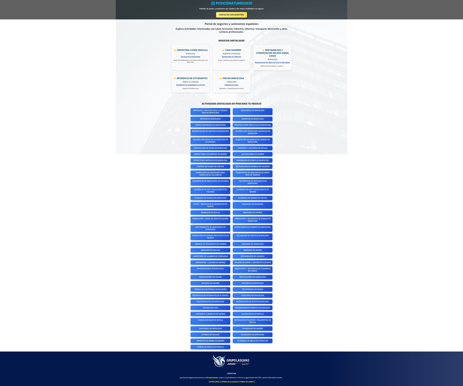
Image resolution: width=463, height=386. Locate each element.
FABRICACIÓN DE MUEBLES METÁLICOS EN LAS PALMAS (210, 236)
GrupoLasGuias (212, 378)
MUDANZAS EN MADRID (252, 212)
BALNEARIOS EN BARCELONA (252, 335)
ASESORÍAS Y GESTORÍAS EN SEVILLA (252, 148)
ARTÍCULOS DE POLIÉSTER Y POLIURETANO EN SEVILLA (252, 321)
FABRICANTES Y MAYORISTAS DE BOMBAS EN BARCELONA (253, 220)
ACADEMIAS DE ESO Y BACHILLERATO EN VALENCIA (210, 190)
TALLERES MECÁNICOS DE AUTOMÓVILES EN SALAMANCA (210, 141)
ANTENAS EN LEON (210, 308)
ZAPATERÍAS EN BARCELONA (210, 328)
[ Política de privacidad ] (229, 382)
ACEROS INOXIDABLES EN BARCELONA (210, 125)
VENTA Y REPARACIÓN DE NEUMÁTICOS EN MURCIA (210, 205)
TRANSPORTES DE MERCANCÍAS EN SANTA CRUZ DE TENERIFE (252, 174)
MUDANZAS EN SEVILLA (210, 212)
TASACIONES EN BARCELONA (252, 295)
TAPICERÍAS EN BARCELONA (253, 283)
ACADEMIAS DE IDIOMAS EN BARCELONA (210, 198)
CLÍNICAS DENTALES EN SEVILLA (210, 320)
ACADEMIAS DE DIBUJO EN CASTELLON (252, 341)
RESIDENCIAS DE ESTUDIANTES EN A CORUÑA (210, 295)
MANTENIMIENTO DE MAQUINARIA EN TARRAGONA (210, 228)
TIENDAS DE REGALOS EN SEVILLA (210, 347)
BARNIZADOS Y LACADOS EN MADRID (210, 262)
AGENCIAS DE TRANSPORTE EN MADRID (210, 244)
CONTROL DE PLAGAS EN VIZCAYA (210, 166)
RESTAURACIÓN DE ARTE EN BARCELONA (252, 302)
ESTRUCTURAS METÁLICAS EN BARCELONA (210, 160)
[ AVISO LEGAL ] (214, 382)
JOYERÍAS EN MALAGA (210, 335)
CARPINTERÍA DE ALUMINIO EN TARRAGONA (210, 256)
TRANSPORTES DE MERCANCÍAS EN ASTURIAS (210, 181)
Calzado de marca (232, 85)
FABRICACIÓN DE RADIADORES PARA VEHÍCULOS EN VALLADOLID (210, 174)
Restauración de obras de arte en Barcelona (272, 62)
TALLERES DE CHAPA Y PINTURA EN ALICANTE (252, 262)
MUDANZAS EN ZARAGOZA (252, 204)
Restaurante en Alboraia (231, 57)
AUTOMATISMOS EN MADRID (252, 154)
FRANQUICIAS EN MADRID (252, 328)
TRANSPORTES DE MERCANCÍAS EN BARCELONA (253, 182)
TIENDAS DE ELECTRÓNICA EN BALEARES (210, 289)
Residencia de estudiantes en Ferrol (190, 85)
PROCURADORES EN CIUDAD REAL (252, 277)
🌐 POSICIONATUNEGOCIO (231, 3)
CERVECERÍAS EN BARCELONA (253, 110)
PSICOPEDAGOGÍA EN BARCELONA (210, 268)
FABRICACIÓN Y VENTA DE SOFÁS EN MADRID (210, 219)
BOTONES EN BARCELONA (210, 119)
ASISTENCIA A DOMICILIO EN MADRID (210, 314)
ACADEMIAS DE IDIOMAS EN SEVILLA (252, 198)
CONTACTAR (231, 373)
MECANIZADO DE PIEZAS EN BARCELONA (252, 235)
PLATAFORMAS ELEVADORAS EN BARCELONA (253, 227)
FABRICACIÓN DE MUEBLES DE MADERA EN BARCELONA (253, 141)
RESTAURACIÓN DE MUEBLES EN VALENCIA (253, 166)
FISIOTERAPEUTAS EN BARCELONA (210, 302)
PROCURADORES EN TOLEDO (210, 277)
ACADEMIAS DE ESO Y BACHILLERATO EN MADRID (252, 190)
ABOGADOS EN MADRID (252, 250)
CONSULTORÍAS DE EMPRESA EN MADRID (210, 154)
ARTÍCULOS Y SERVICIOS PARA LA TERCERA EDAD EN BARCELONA (210, 111)
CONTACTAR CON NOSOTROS (231, 15)
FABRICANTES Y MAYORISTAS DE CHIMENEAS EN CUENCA (253, 269)
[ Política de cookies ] (247, 382)
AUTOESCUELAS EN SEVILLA (253, 314)
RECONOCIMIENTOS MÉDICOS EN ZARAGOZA (252, 308)
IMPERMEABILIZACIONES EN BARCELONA (252, 160)
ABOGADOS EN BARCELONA (253, 244)
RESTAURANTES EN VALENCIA (253, 256)
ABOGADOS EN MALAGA (210, 250)
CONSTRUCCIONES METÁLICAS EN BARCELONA (252, 125)
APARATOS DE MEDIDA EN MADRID (210, 341)
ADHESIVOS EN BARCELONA (253, 119)
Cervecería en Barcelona (190, 57)
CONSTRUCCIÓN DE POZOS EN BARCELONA (210, 148)
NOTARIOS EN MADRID (210, 283)
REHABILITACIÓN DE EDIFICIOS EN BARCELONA (210, 131)
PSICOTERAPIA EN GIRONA (252, 289)
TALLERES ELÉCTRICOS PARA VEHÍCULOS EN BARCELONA (252, 132)
